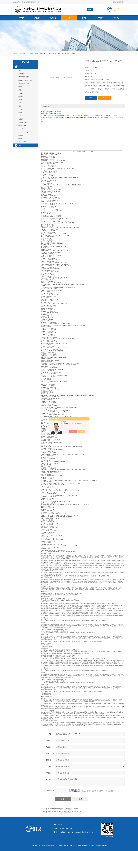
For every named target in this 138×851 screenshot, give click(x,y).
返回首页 (115, 2)
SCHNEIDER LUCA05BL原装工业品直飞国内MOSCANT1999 (64, 812)
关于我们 (37, 18)
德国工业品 (21, 99)
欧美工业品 (21, 112)
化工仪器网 (91, 846)
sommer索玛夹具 (22, 125)
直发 (19, 116)
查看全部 (21, 145)
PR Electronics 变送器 (23, 73)
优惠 (19, 90)
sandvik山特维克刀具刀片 (25, 80)
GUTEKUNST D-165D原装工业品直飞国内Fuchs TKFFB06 (63, 809)
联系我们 (121, 2)
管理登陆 (98, 846)
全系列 (20, 138)
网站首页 (21, 18)
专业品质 (20, 86)
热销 (19, 70)
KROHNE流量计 (22, 141)
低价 (19, 103)
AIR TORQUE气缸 (23, 132)
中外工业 (20, 93)
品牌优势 (20, 135)
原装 (36, 53)
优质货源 (20, 109)
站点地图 (104, 846)
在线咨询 (101, 18)
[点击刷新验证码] (74, 790)
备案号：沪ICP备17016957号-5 (67, 846)
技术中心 (85, 18)
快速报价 (20, 119)
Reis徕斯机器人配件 (23, 83)
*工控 (31, 53)
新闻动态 (53, 18)
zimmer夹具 (21, 129)
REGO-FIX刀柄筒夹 (23, 77)
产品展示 (69, 18)
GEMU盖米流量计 (23, 122)
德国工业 (20, 96)
